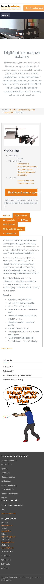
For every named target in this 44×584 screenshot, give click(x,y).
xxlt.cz (4, 498)
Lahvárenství (33, 166)
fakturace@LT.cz (7, 542)
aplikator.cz (6, 481)
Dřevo (27, 180)
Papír (32, 183)
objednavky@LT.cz (8, 536)
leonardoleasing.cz (9, 460)
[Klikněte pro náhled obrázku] (21, 135)
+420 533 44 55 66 (8, 513)
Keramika (21, 180)
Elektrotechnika (23, 164)
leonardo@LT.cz (7, 548)
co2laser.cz (5, 473)
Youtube (6, 568)
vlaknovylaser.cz (8, 477)
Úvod (7, 215)
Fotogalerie (10, 220)
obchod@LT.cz (6, 525)
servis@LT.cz (6, 531)
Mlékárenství (30, 172)
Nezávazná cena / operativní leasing (22, 192)
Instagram (7, 560)
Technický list (10, 233)
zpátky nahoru (6, 348)
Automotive (22, 169)
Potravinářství (23, 166)
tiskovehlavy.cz (7, 489)
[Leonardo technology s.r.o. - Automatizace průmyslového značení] (11, 7)
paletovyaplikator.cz (9, 485)
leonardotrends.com (9, 493)
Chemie (29, 169)
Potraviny (26, 183)
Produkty (12, 110)
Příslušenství (9, 224)
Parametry (22, 215)
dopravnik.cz (6, 464)
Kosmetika (21, 172)
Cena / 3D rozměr (13, 229)
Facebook (6, 555)
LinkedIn (6, 564)
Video (25, 220)
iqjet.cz (4, 468)
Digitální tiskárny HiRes (26, 110)
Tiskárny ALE (8, 112)
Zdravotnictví (22, 175)
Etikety (20, 183)
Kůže (32, 180)
